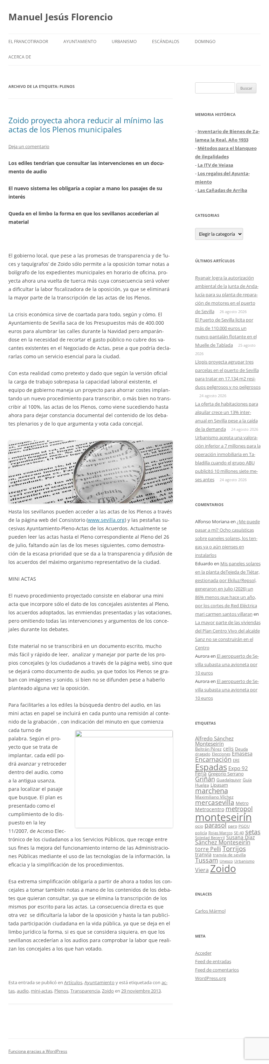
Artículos (73, 982)
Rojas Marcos (220, 832)
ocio (199, 826)
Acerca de (19, 57)
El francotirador (28, 41)
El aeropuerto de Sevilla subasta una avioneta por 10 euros (227, 664)
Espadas (211, 767)
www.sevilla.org (106, 520)
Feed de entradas (213, 961)
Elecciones (221, 753)
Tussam (206, 860)
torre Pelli (208, 849)
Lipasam (219, 785)
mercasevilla (214, 802)
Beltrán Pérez (208, 749)
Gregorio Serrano (226, 774)
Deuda (241, 749)
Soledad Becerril (210, 837)
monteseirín (223, 817)
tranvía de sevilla (229, 854)
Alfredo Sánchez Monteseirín (214, 741)
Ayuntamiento (79, 41)
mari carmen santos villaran (224, 614)
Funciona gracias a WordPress (37, 1051)
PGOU (244, 826)
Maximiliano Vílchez (214, 797)
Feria (201, 773)
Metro (242, 803)
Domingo (205, 41)
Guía (247, 780)
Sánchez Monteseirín (222, 842)
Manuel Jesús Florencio (60, 17)
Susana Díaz (240, 837)
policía (201, 832)
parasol (216, 825)
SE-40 (239, 832)
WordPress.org (210, 978)
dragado (203, 753)
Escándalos (165, 41)
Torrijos (234, 848)
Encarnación (213, 759)
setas (253, 831)
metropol (239, 808)
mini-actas (41, 991)
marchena (211, 790)
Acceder (203, 953)
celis (228, 748)
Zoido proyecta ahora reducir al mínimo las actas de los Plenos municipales (85, 124)
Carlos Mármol (210, 911)
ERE (236, 760)
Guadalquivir (228, 780)
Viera (202, 870)
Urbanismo (124, 41)
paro (232, 826)
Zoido (108, 991)
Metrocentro (209, 809)
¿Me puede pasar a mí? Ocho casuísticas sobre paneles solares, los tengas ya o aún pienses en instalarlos (227, 538)
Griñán (205, 779)
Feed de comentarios (217, 970)
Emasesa (242, 753)
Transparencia (85, 991)
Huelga (202, 785)
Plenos (61, 991)
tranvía (203, 854)
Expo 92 (238, 768)
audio (23, 991)
